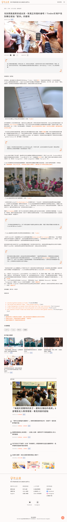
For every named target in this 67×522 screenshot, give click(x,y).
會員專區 (59, 2)
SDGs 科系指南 (37, 493)
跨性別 (19, 330)
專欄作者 (12, 491)
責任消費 (20, 457)
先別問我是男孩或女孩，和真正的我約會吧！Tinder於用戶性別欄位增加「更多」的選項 (13, 369)
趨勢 (12, 19)
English (12, 493)
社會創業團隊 (37, 489)
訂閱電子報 (49, 495)
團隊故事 (12, 489)
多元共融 (13, 8)
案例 (31, 352)
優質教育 (26, 348)
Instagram (51, 493)
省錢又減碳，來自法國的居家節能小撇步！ (25, 455)
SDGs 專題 (25, 491)
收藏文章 (23, 55)
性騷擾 (25, 330)
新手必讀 (25, 489)
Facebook (51, 491)
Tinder (31, 119)
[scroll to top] (62, 517)
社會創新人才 (37, 491)
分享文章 (6, 55)
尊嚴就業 (11, 348)
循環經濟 (25, 437)
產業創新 (19, 8)
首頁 (5, 8)
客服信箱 (49, 489)
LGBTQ (7, 330)
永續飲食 (25, 448)
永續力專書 (25, 493)
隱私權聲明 (33, 517)
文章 (9, 8)
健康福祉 (20, 425)
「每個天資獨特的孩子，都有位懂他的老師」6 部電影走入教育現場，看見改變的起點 (34, 410)
